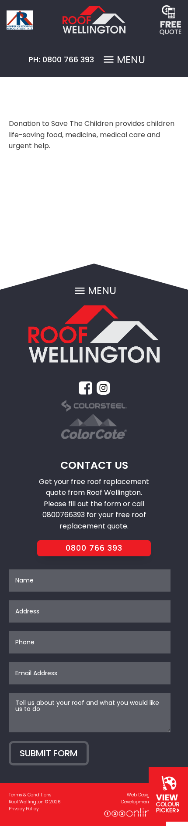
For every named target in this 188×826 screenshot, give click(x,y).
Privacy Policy (23, 809)
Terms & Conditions (30, 795)
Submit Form (49, 753)
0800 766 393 (94, 547)
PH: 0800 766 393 (61, 59)
